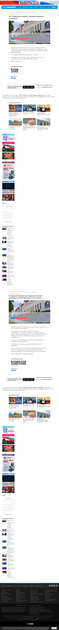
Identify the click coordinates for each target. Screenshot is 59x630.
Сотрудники (31, 585)
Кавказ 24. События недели (21, 596)
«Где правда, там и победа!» (29, 112)
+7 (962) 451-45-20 (48, 87)
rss (57, 586)
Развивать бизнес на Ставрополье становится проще (10, 263)
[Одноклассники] (13, 78)
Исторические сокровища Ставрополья (20, 594)
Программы (9, 585)
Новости (3, 585)
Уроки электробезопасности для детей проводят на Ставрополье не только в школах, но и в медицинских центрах (10, 258)
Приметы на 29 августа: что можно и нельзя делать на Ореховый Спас (14, 114)
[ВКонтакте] (11, 78)
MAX (54, 7)
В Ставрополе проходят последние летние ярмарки (10, 267)
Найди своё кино (48, 596)
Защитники (18, 589)
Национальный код (33, 591)
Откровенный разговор (49, 593)
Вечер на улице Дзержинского (50, 599)
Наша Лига (47, 597)
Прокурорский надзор (34, 596)
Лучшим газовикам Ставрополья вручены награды (43, 113)
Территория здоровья (49, 600)
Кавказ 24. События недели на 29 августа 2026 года (10, 276)
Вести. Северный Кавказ (5, 597)
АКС (3, 96)
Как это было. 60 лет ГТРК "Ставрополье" (20, 598)
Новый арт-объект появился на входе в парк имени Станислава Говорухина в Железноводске (10, 244)
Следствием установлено (34, 599)
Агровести (3, 591)
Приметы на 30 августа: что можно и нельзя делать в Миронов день (10, 250)
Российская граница (34, 597)
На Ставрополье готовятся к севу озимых (14, 127)
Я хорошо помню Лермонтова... (50, 589)
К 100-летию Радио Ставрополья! (51, 591)
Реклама (37, 585)
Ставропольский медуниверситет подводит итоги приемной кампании (42, 128)
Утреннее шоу (47, 592)
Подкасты (19, 585)
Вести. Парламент (4, 596)
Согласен (54, 628)
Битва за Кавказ (4, 592)
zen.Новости (8, 96)
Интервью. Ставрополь (20, 592)
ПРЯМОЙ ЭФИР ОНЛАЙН (5, 589)
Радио (14, 585)
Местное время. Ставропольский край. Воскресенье (22, 601)
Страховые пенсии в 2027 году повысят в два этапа (10, 238)
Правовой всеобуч (33, 592)
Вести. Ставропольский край (6, 599)
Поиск (48, 7)
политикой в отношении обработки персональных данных (37, 628)
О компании (25, 585)
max (50, 586)
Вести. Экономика (4, 600)
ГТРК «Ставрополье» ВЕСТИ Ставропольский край (9, 7)
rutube (54, 586)
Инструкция (18, 591)
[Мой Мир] (15, 78)
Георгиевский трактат (5, 601)
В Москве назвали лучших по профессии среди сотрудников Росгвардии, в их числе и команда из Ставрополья (10, 232)
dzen (52, 586)
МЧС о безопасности (34, 589)
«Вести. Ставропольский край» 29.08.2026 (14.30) (10, 272)
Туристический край (34, 600)
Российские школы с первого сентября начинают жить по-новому (29, 128)
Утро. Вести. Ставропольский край (36, 601)
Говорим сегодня (48, 595)
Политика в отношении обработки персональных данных (28, 619)
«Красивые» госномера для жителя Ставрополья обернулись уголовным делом (10, 282)
